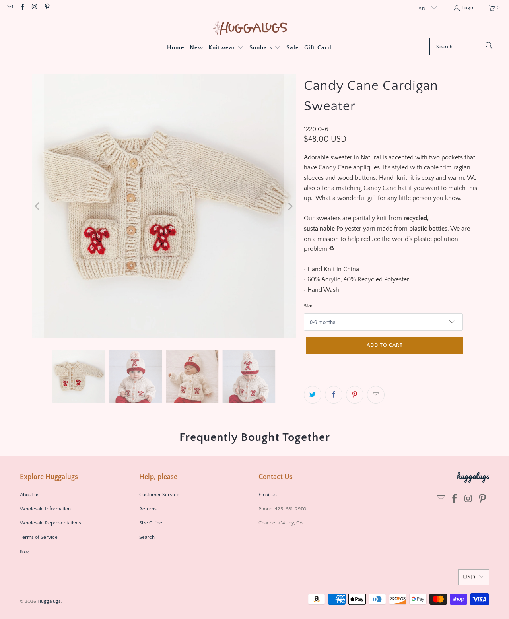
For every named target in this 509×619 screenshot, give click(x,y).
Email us (268, 494)
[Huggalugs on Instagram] (34, 7)
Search (147, 537)
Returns (148, 509)
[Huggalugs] (250, 29)
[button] (226, 48)
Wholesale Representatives (50, 523)
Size (308, 306)
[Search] (489, 46)
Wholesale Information (45, 509)
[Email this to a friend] (376, 395)
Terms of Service (39, 537)
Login (468, 7)
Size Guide (150, 523)
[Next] (290, 206)
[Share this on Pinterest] (354, 395)
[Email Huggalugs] (9, 7)
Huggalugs (49, 601)
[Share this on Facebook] (333, 395)
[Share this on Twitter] (312, 395)
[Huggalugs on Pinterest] (46, 7)
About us (29, 494)
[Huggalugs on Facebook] (21, 7)
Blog (24, 551)
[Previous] (37, 206)
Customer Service (159, 494)
